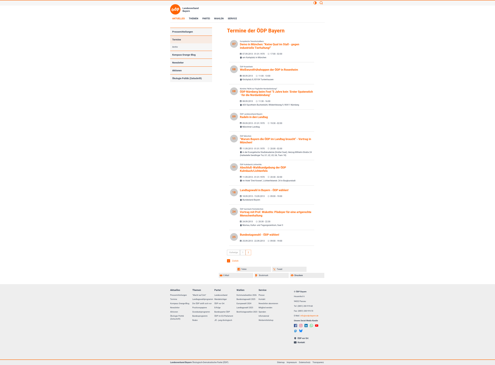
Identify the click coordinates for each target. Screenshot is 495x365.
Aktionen (177, 70)
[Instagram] (300, 325)
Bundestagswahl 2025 (246, 299)
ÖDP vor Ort (219, 303)
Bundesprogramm (200, 316)
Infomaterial (264, 316)
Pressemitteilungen (182, 31)
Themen (193, 18)
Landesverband (220, 295)
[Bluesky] (300, 330)
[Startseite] (175, 9)
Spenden (262, 312)
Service (232, 18)
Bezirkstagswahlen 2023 (247, 312)
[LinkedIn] (306, 325)
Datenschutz (304, 362)
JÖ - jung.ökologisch (223, 320)
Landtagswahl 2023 (245, 307)
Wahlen (219, 18)
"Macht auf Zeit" (199, 295)
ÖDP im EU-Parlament (223, 316)
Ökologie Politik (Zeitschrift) (187, 78)
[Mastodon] (295, 331)
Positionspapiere (199, 307)
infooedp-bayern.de (309, 316)
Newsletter (178, 62)
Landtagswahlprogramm (202, 299)
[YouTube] (316, 325)
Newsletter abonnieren (268, 303)
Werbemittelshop (266, 320)
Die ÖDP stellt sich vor (202, 303)
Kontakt (262, 299)
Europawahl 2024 (244, 303)
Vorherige (233, 252)
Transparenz (318, 362)
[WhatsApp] (311, 325)
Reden (195, 320)
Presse (262, 295)
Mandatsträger (220, 299)
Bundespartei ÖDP (222, 312)
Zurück (235, 261)
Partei (206, 18)
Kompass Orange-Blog (184, 54)
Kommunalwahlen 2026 (247, 295)
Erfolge (217, 307)
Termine (176, 39)
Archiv (175, 47)
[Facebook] (295, 325)
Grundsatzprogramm (201, 312)
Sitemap (281, 362)
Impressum (292, 362)
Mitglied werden (265, 307)
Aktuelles (178, 18)
